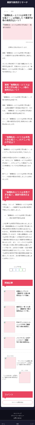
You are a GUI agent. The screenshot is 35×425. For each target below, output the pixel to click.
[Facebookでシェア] (14, 269)
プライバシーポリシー (17, 415)
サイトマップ (17, 413)
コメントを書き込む (17, 402)
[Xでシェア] (11, 269)
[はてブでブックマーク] (17, 269)
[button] (24, 269)
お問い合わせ (17, 418)
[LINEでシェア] (20, 269)
